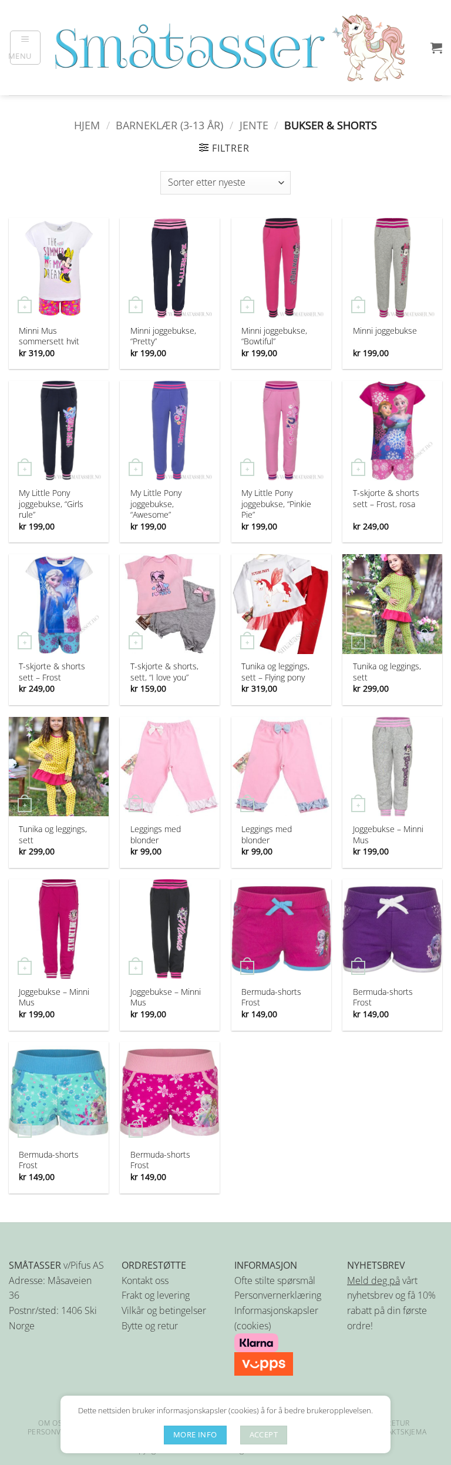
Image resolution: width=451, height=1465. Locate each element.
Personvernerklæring (277, 1295)
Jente (254, 125)
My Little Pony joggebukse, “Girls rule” (51, 503)
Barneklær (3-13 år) (169, 125)
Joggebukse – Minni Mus (388, 834)
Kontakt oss (145, 1280)
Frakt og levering (156, 1295)
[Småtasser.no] (229, 47)
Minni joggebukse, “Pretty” (163, 336)
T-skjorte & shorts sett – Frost (52, 671)
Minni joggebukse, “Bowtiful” (274, 336)
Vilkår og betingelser (164, 1310)
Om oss (52, 1423)
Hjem (87, 125)
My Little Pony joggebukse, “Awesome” (155, 503)
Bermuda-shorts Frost (271, 997)
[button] (25, 48)
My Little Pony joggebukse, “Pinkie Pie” (276, 503)
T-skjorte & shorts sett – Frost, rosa (386, 498)
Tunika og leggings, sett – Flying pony (275, 671)
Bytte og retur (150, 1325)
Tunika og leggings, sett (387, 671)
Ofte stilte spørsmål (274, 1280)
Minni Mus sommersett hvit (49, 336)
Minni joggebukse (385, 331)
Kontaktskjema (397, 1432)
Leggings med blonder (155, 834)
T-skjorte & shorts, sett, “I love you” (164, 671)
